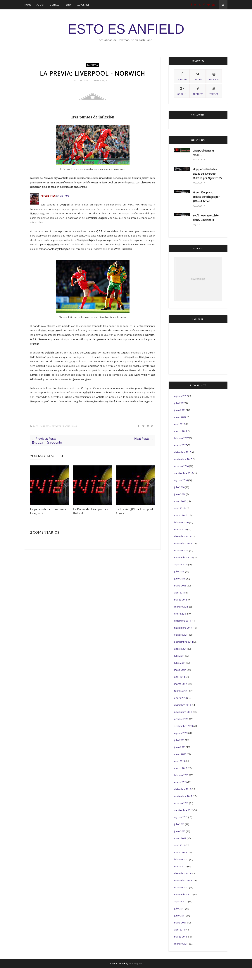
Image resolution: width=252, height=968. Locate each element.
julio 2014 (179, 655)
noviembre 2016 (183, 459)
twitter (198, 79)
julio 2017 (179, 403)
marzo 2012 (180, 852)
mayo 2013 (180, 754)
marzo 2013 (180, 768)
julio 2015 (179, 571)
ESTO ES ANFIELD (126, 29)
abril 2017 (179, 424)
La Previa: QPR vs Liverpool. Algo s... (135, 511)
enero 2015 (180, 613)
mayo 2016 (180, 501)
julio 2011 (179, 908)
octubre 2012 (181, 803)
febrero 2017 (181, 438)
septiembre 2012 (183, 810)
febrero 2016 (181, 522)
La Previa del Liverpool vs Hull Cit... (90, 511)
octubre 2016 (181, 466)
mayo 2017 (180, 417)
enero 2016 (180, 529)
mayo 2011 (180, 922)
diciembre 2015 (182, 536)
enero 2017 (180, 445)
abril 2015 (179, 592)
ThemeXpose (135, 963)
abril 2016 (179, 508)
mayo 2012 (180, 838)
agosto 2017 (181, 396)
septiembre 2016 (183, 473)
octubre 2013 (181, 719)
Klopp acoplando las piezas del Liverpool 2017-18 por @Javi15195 (207, 173)
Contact (55, 5)
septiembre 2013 (183, 726)
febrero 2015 (181, 606)
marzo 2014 (180, 683)
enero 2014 (180, 698)
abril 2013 (179, 761)
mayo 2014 (180, 669)
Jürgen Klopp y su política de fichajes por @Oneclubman (206, 196)
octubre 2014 (181, 634)
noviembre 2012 (183, 796)
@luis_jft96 (63, 195)
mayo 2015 (180, 585)
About (41, 5)
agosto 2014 (181, 648)
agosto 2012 (181, 817)
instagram (214, 79)
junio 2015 (179, 578)
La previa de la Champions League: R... (48, 511)
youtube (214, 94)
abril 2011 (179, 929)
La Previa (92, 65)
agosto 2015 (181, 564)
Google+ (182, 94)
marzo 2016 (180, 515)
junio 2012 (179, 831)
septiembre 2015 (183, 557)
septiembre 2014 (183, 641)
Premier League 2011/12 (64, 426)
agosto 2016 (181, 480)
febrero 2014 (181, 691)
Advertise (83, 5)
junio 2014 (179, 662)
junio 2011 (179, 915)
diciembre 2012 (182, 789)
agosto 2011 (181, 901)
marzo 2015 (180, 599)
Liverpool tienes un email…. (204, 153)
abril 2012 (179, 845)
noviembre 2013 (183, 712)
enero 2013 (180, 782)
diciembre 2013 (182, 705)
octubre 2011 (181, 887)
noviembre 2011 (183, 880)
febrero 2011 (181, 943)
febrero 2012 (181, 859)
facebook (182, 79)
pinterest (198, 94)
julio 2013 (179, 740)
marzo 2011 (180, 936)
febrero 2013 (181, 775)
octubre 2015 (181, 550)
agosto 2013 (181, 733)
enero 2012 (180, 866)
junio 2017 (179, 410)
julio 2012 (179, 824)
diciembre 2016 (182, 452)
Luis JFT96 (83, 80)
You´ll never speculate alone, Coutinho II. (206, 218)
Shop (69, 5)
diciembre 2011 (182, 873)
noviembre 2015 (183, 543)
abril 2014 (179, 676)
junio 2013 (179, 747)
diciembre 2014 (182, 620)
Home (28, 5)
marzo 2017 (180, 431)
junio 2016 (179, 494)
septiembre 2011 (183, 894)
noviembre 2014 (183, 627)
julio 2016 (179, 487)
